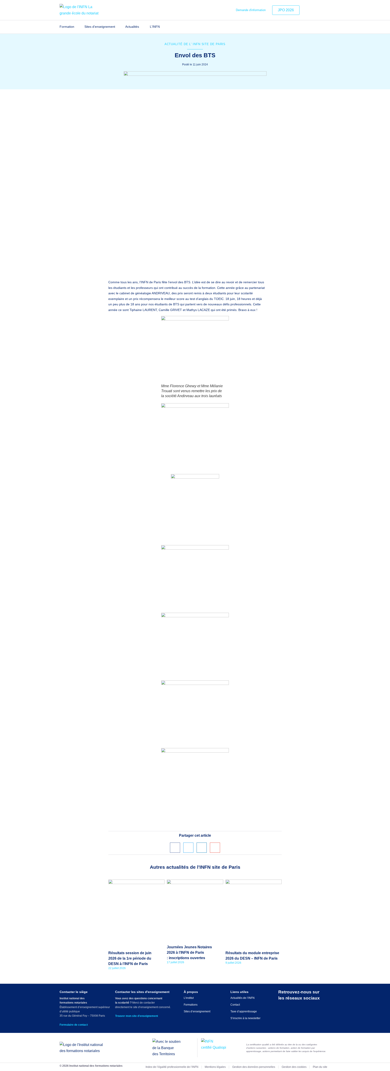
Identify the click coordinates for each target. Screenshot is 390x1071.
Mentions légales (215, 1067)
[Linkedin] (307, 10)
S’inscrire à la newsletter (245, 1018)
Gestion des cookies (294, 1067)
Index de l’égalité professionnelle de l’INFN (172, 1067)
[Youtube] (327, 10)
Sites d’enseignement (197, 1011)
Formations (190, 1004)
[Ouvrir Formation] (77, 27)
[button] (175, 848)
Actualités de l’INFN (242, 998)
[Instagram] (314, 10)
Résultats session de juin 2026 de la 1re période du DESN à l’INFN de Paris (129, 958)
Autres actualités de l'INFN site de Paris (195, 867)
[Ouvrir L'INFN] (162, 27)
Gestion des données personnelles (253, 1067)
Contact (235, 1004)
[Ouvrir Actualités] (142, 27)
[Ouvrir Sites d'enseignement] (118, 27)
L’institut (189, 998)
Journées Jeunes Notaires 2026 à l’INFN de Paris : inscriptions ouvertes (189, 952)
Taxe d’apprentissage (243, 1011)
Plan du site (320, 1067)
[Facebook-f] (321, 10)
